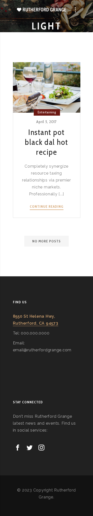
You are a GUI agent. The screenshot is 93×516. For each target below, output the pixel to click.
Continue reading (46, 206)
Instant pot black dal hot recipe (46, 142)
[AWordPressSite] (41, 10)
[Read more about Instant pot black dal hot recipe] (47, 87)
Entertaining (47, 112)
